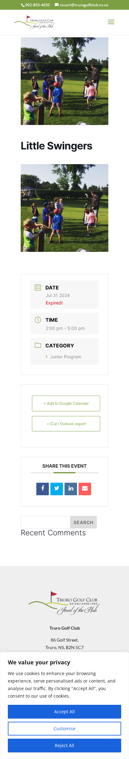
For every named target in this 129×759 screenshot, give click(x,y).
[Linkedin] (70, 489)
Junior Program (65, 356)
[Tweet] (56, 489)
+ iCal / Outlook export (66, 423)
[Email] (85, 489)
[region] (64, 705)
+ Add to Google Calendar (66, 403)
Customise (64, 728)
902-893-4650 (37, 5)
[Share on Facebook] (42, 489)
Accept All (64, 712)
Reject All (64, 745)
